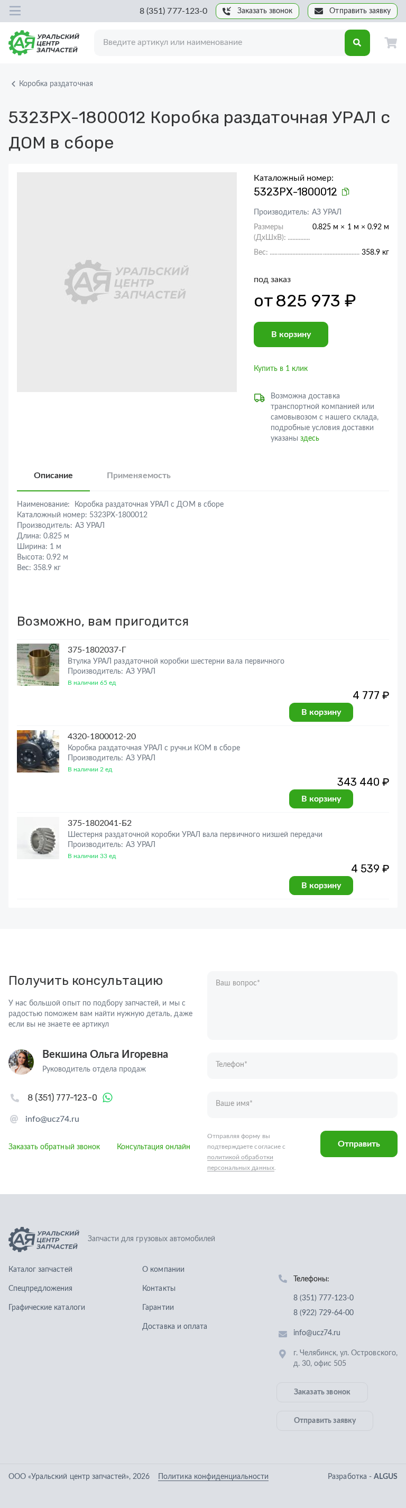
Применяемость (138, 475)
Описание (53, 475)
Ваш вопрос (238, 983)
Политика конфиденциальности (213, 1477)
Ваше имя (234, 1103)
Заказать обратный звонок (54, 1147)
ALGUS (386, 1477)
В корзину (291, 334)
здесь (309, 438)
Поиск (357, 43)
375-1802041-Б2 (100, 823)
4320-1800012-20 (102, 736)
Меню (14, 11)
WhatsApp (108, 1098)
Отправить (359, 1144)
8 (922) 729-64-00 (323, 1313)
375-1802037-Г (97, 650)
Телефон (231, 1064)
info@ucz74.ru (52, 1119)
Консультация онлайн (154, 1147)
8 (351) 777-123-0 (173, 11)
